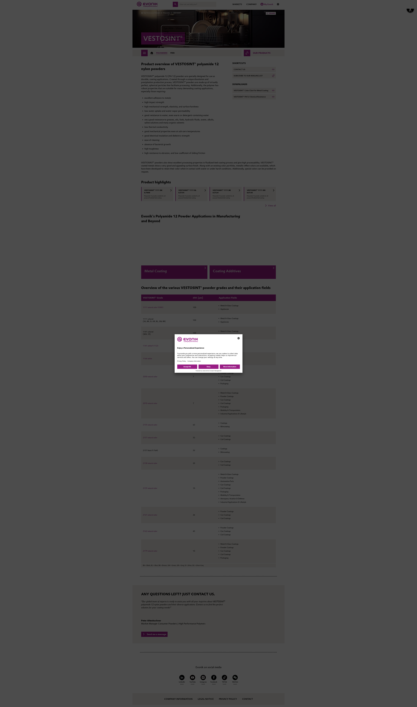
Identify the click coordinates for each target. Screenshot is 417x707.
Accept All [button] (187, 367)
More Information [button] (229, 367)
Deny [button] (208, 367)
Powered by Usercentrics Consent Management (208, 370)
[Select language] (238, 338)
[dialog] (208, 353)
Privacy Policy (181, 361)
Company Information (194, 361)
